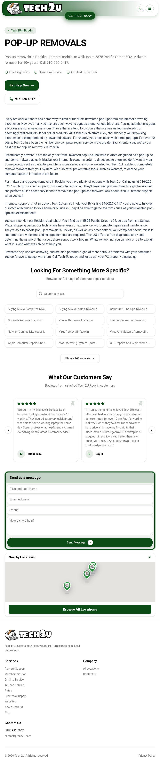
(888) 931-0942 (14, 730)
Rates (8, 690)
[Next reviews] (151, 429)
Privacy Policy (147, 755)
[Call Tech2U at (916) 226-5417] (140, 8)
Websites (10, 701)
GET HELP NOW (80, 15)
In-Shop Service (14, 685)
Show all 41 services (77, 358)
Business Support (15, 696)
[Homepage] (34, 8)
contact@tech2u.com (18, 735)
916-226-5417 (25, 99)
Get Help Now (19, 85)
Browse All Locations (80, 609)
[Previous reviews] (8, 429)
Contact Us (90, 674)
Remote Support (15, 668)
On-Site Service (14, 679)
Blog (7, 712)
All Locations (91, 668)
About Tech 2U (14, 707)
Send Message (76, 542)
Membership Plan (15, 674)
